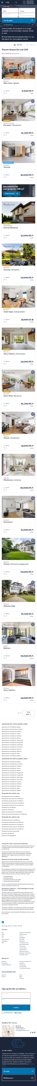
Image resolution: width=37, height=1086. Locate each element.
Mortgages (22, 937)
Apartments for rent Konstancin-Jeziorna (12, 729)
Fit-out (21, 936)
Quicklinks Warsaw (6, 964)
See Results (8, 21)
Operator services (24, 951)
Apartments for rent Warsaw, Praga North (12, 742)
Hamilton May (6, 6)
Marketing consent (13, 1013)
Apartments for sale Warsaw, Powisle (11, 770)
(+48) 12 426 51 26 (29, 2)
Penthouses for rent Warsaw (9, 807)
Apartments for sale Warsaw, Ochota (11, 768)
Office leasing (23, 934)
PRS (3, 942)
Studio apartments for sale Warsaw (11, 820)
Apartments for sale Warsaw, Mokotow (11, 766)
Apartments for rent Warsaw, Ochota (11, 733)
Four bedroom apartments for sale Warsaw (13, 828)
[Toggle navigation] (7, 2)
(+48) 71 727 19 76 (30, 3)
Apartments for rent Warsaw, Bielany (11, 727)
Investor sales (23, 947)
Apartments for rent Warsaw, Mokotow (11, 731)
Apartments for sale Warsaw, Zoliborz (11, 790)
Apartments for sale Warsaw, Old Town (12, 783)
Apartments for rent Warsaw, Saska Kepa (12, 744)
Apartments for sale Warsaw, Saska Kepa (12, 777)
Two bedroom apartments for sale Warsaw (12, 824)
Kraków (15, 925)
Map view (32, 45)
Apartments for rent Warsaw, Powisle (11, 738)
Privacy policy (23, 966)
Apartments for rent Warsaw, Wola (10, 753)
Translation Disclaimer (25, 968)
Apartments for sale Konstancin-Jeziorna (12, 763)
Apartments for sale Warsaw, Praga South (12, 772)
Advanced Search (8, 24)
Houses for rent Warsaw (8, 809)
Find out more (10, 193)
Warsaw (10, 925)
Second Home (23, 949)
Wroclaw (20, 925)
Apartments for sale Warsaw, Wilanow (11, 786)
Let (2, 937)
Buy (3, 932)
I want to (4, 9)
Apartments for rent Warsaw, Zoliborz (11, 755)
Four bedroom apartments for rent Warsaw (13, 805)
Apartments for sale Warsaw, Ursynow (11, 781)
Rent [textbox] (4, 11)
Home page (4, 925)
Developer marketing (25, 953)
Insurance (22, 939)
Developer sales (24, 954)
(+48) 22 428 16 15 (30, 1)
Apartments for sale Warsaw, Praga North (12, 775)
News (21, 974)
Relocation (22, 941)
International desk (24, 944)
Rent (3, 934)
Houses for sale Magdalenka (9, 835)
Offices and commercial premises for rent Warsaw (14, 814)
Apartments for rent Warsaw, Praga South (12, 740)
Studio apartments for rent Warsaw (11, 796)
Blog (21, 976)
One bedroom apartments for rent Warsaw (12, 798)
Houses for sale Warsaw (8, 833)
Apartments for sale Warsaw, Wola (10, 788)
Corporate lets (5, 939)
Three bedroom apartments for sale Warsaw (13, 826)
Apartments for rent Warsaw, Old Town (12, 735)
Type (20, 9)
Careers (4, 976)
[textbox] (6, 16)
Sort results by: (10, 53)
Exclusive (4, 961)
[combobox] (10, 11)
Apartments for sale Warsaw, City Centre (12, 779)
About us (4, 974)
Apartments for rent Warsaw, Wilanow (11, 751)
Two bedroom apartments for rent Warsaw (12, 800)
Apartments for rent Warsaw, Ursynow (11, 749)
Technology (4, 963)
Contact (21, 978)
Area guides (23, 964)
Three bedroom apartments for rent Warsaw (13, 803)
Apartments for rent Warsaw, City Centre (12, 746)
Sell (3, 936)
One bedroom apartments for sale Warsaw (12, 822)
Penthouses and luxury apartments (10, 831)
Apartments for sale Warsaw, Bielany (11, 761)
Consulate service (24, 942)
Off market (22, 946)
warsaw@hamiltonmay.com (22, 1030)
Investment (4, 941)
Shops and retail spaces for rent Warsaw (12, 811)
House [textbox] (22, 11)
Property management (25, 932)
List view (19, 45)
